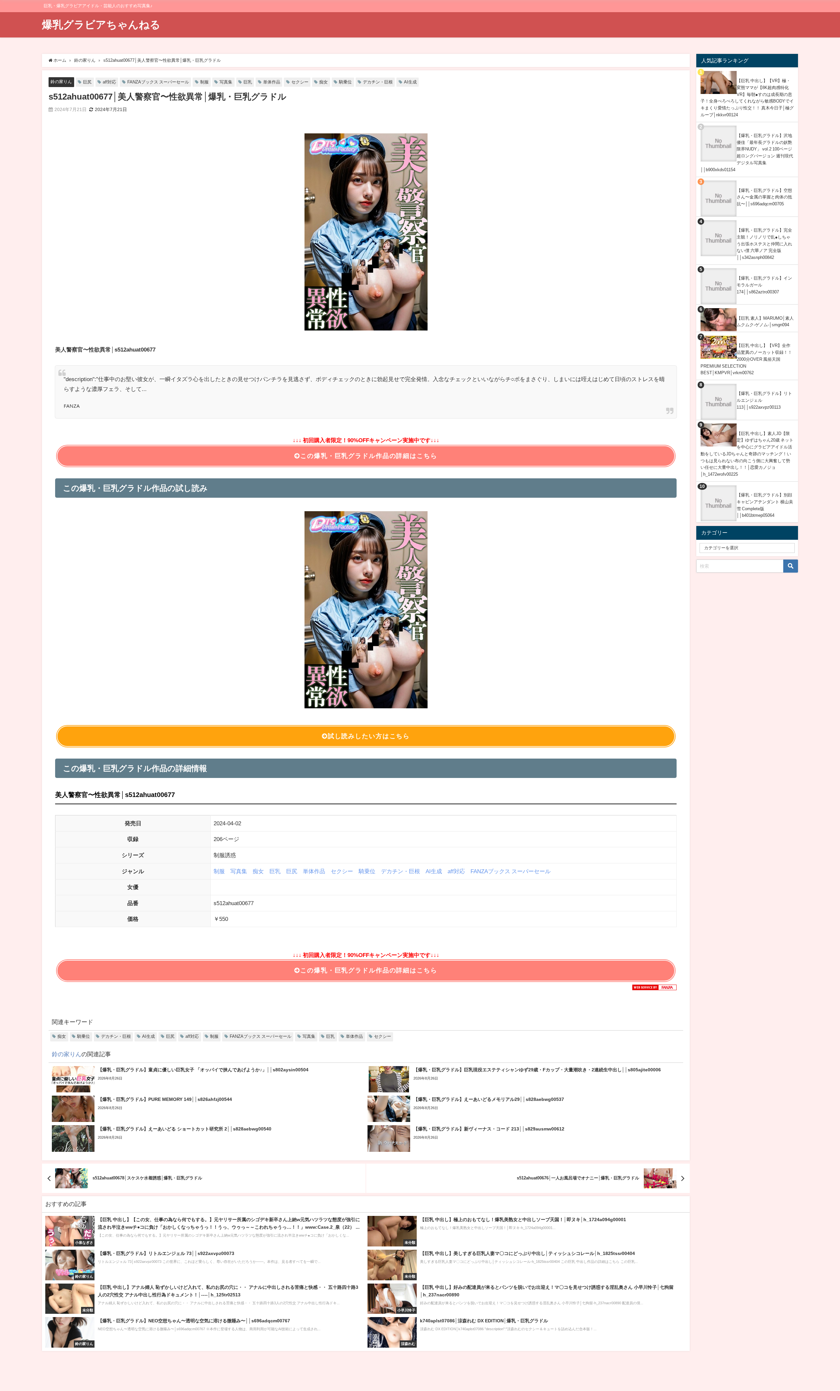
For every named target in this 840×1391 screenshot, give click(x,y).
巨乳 (247, 82)
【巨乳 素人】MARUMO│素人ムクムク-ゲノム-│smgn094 (765, 321)
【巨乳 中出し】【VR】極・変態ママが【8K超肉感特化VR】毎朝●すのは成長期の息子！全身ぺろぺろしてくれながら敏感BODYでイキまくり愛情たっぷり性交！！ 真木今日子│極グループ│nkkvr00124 (747, 98)
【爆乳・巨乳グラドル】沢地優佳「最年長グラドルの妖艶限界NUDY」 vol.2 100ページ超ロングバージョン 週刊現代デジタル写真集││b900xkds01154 (747, 152)
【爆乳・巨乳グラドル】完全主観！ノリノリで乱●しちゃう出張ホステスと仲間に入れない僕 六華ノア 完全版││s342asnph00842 (764, 244)
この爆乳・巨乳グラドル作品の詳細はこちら (368, 456)
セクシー (299, 82)
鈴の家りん (61, 82)
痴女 (323, 82)
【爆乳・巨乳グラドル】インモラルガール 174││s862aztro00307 (764, 285)
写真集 (226, 82)
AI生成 (410, 82)
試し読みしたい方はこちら (369, 736)
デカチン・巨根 (378, 82)
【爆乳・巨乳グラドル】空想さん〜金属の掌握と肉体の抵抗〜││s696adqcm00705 (764, 197)
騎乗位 (345, 82)
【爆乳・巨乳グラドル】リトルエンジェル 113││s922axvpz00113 (764, 400)
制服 (204, 82)
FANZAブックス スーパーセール (158, 82)
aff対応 (109, 82)
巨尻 (87, 82)
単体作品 (271, 82)
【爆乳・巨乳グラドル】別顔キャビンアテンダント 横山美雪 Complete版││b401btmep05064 (765, 505)
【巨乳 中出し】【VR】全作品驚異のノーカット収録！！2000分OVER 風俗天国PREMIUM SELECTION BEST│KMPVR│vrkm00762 (746, 359)
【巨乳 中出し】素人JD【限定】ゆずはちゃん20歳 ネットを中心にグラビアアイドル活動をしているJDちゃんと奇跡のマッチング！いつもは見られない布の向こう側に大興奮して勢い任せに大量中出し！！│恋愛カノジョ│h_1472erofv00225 (747, 453)
